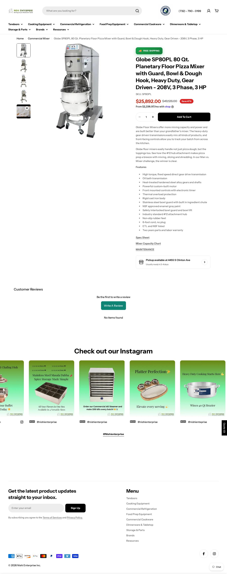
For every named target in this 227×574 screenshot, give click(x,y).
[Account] (209, 11)
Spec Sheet (142, 237)
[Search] (137, 11)
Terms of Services (52, 517)
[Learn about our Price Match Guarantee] (165, 11)
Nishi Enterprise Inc (28, 565)
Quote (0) (224, 428)
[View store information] (205, 262)
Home (20, 38)
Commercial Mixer (39, 38)
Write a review (113, 305)
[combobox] (92, 10)
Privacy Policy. (75, 517)
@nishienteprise (191, 422)
